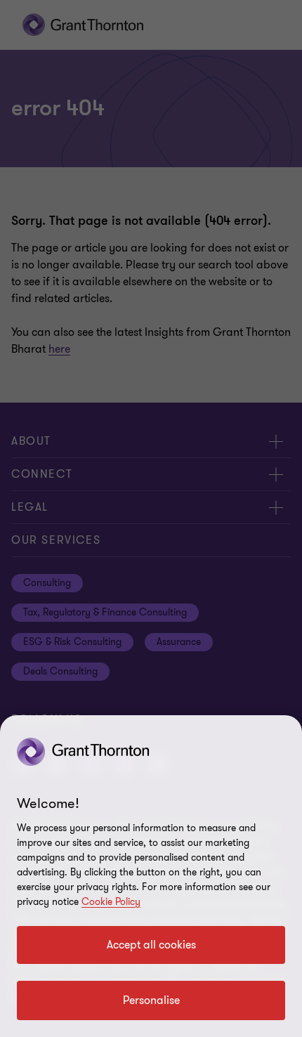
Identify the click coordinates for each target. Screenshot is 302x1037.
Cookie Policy (110, 901)
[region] (151, 876)
